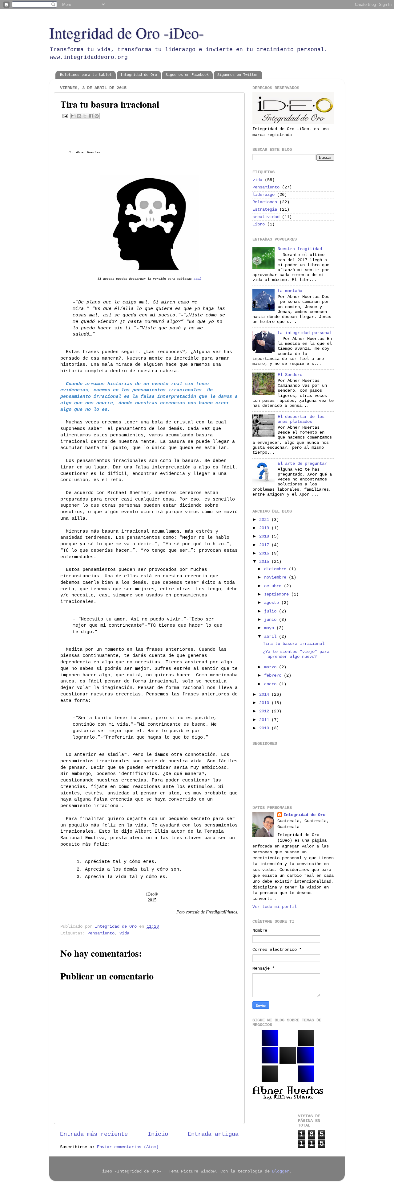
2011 (265, 720)
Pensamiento (101, 933)
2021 (265, 519)
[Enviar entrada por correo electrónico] (65, 116)
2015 (265, 561)
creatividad (265, 217)
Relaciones (264, 202)
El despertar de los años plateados (301, 419)
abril (271, 636)
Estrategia (264, 209)
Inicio (158, 1134)
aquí (197, 279)
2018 (265, 536)
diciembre (276, 569)
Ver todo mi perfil (274, 907)
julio (271, 611)
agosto (272, 602)
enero (271, 684)
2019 (265, 528)
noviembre (276, 577)
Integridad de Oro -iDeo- (126, 32)
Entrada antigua (213, 1134)
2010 (265, 728)
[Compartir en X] (85, 116)
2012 (265, 711)
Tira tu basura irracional (293, 643)
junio (271, 619)
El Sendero (290, 375)
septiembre (277, 594)
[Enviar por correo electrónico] (73, 116)
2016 (265, 553)
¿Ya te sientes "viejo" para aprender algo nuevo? (296, 654)
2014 (265, 694)
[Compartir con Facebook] (91, 116)
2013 (265, 703)
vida (124, 933)
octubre (274, 586)
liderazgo (263, 194)
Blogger (280, 1171)
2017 (265, 545)
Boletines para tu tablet (86, 75)
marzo (271, 667)
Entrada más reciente (94, 1134)
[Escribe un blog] (79, 116)
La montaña (290, 291)
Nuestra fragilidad (300, 249)
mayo (270, 628)
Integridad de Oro (138, 75)
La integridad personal (305, 333)
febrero (274, 675)
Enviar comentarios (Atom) (128, 1147)
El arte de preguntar (302, 463)
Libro (258, 224)
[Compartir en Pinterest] (97, 116)
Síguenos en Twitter (237, 75)
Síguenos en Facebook (187, 75)
